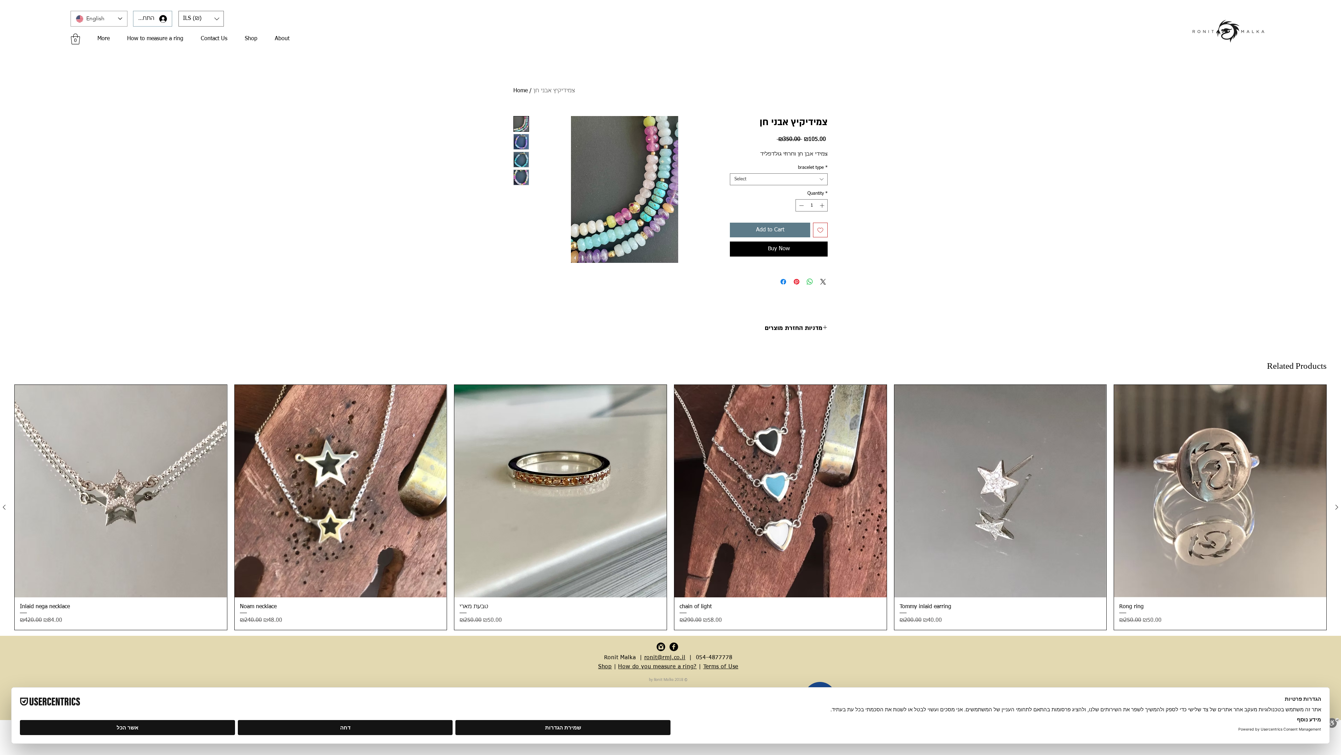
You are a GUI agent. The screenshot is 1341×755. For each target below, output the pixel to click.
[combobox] (779, 179)
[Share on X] (823, 282)
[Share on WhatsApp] (810, 282)
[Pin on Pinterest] (796, 282)
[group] (670, 507)
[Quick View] (121, 491)
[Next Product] (1337, 507)
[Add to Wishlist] (820, 230)
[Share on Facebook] (783, 282)
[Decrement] (801, 205)
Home (520, 91)
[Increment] (823, 205)
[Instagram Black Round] (661, 646)
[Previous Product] (4, 507)
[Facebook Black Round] (673, 646)
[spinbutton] (812, 205)
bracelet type (813, 167)
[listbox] (201, 19)
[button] (201, 19)
